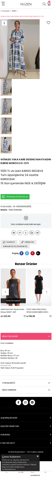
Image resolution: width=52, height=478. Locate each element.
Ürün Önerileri (9, 390)
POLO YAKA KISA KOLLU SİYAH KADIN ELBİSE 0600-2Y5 (37, 310)
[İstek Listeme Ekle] (13, 232)
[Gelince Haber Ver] (37, 232)
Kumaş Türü (6, 365)
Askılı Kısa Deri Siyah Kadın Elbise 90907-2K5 (12, 310)
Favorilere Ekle (25, 316)
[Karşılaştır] (19, 232)
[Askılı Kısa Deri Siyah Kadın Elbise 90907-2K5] (13, 287)
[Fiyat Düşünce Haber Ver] (25, 232)
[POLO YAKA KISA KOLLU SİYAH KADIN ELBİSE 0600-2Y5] (39, 287)
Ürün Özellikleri (10, 336)
